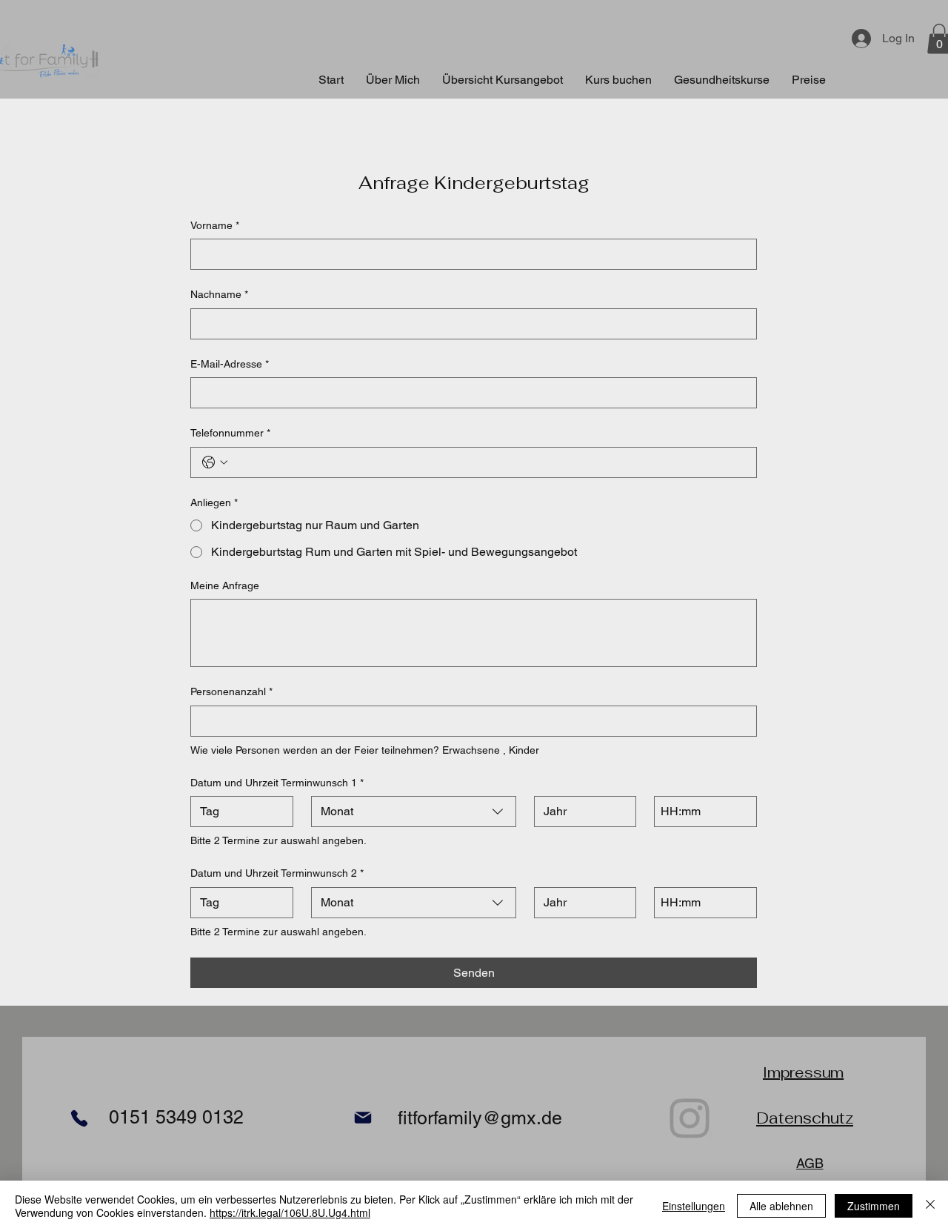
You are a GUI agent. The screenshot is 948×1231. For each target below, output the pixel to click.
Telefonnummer (230, 433)
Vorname (214, 225)
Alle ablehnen (781, 1205)
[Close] (930, 1205)
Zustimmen (873, 1205)
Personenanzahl (231, 691)
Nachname (219, 294)
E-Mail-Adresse (229, 364)
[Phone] (79, 1118)
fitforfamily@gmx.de (480, 1118)
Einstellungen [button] (693, 1205)
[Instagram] (690, 1117)
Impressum (803, 1072)
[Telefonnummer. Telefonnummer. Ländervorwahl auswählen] (215, 462)
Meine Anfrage (224, 585)
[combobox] (413, 811)
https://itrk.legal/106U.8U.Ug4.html (290, 1212)
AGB (809, 1163)
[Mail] (362, 1117)
